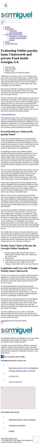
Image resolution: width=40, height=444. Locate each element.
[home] (16, 335)
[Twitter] (3, 356)
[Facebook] (1, 356)
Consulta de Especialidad (17, 425)
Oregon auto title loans (8, 114)
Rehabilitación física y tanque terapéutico (22, 420)
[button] (18, 396)
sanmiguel (4, 321)
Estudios (11, 431)
